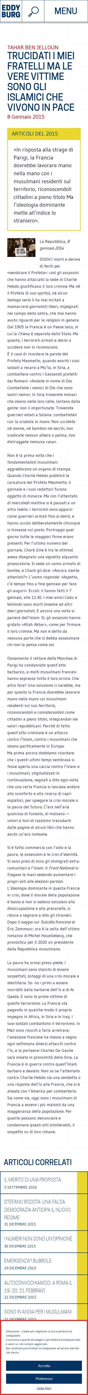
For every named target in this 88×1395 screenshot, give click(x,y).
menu (65, 11)
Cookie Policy (44, 1388)
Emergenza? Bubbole (28, 1261)
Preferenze (44, 1379)
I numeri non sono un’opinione (38, 1239)
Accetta (44, 1366)
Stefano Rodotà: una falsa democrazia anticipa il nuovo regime (37, 1210)
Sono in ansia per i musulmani (38, 1312)
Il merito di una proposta (32, 1180)
